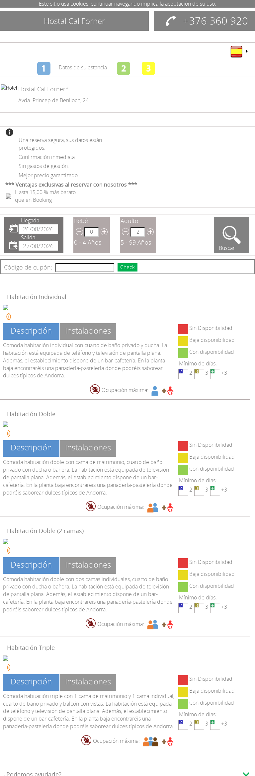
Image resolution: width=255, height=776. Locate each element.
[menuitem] (238, 51)
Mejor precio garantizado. (49, 175)
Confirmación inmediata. (47, 157)
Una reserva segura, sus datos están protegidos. (60, 143)
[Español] (238, 51)
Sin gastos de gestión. (44, 166)
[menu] (238, 51)
